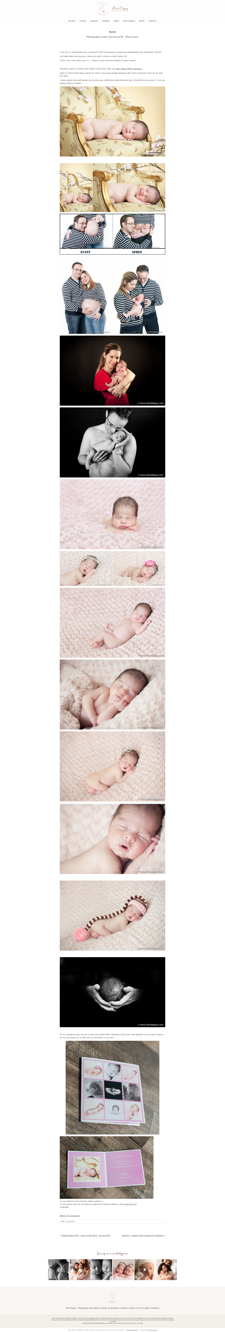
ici (84, 60)
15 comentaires (70, 1216)
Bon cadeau (129, 21)
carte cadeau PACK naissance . (129, 69)
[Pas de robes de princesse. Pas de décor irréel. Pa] (58, 1269)
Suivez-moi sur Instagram (112, 1254)
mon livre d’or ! (130, 1204)
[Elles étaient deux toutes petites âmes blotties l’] (123, 1269)
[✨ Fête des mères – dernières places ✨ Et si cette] (80, 1269)
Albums (105, 21)
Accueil (72, 21)
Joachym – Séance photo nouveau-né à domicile (143, 1236)
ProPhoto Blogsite (132, 1330)
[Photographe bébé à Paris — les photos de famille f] (166, 1269)
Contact (152, 21)
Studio (83, 21)
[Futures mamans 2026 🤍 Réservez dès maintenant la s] (101, 1269)
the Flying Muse (152, 1330)
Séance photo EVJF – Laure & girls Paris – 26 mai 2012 (86, 1236)
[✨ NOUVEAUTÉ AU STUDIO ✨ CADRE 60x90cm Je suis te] (144, 1269)
